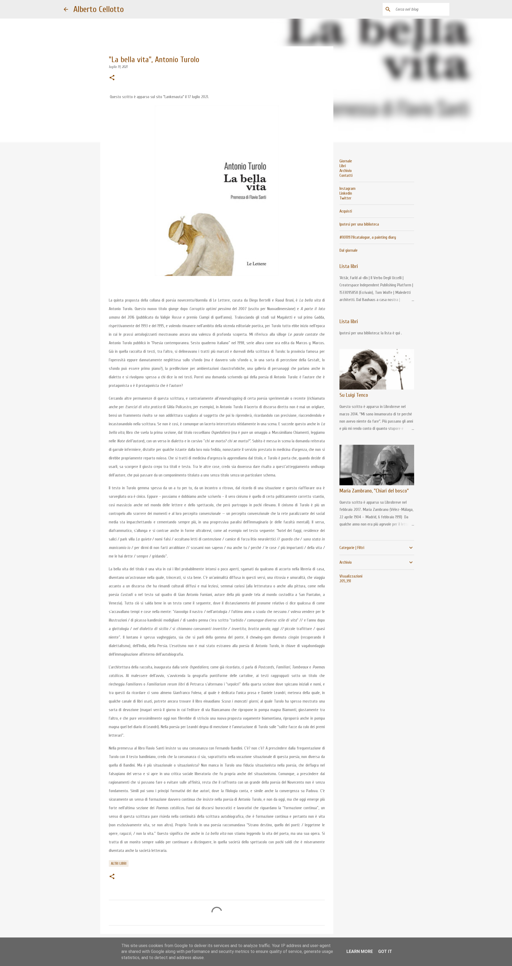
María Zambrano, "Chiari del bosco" (374, 491)
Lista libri (348, 266)
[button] (112, 78)
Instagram (347, 188)
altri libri (118, 863)
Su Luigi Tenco (353, 395)
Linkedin (345, 193)
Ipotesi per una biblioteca (359, 224)
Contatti (346, 175)
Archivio (345, 170)
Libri (342, 165)
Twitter (345, 198)
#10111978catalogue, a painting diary (367, 237)
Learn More (359, 951)
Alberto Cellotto (98, 9)
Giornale (345, 161)
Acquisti (345, 211)
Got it (385, 951)
